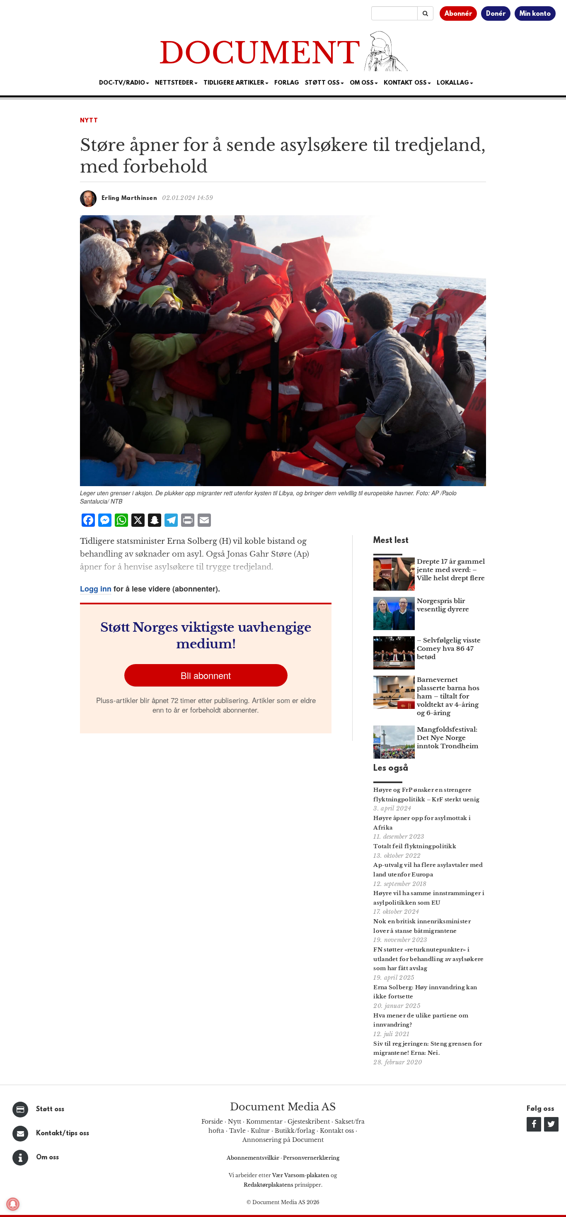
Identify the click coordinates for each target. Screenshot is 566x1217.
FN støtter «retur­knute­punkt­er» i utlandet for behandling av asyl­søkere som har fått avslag (428, 959)
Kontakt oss (405, 83)
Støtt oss (50, 1109)
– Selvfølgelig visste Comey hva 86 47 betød (449, 648)
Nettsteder (174, 83)
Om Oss (362, 83)
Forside (212, 1121)
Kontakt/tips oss (62, 1133)
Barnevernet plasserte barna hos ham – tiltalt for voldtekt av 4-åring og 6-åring (448, 696)
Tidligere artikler (233, 83)
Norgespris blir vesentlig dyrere (443, 605)
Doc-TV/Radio (122, 83)
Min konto (535, 14)
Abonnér (458, 14)
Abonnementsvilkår (254, 1158)
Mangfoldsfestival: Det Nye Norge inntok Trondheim (448, 737)
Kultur (260, 1130)
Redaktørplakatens (268, 1185)
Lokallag (453, 83)
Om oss (47, 1157)
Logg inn (95, 588)
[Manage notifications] (12, 1204)
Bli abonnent (206, 675)
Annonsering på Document (283, 1140)
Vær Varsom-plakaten (300, 1175)
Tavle (237, 1130)
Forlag (286, 83)
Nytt (89, 120)
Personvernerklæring (311, 1158)
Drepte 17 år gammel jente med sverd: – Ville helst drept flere (451, 569)
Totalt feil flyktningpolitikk (414, 846)
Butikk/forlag (295, 1130)
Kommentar (264, 1121)
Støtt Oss (322, 83)
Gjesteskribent (309, 1121)
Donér (496, 14)
